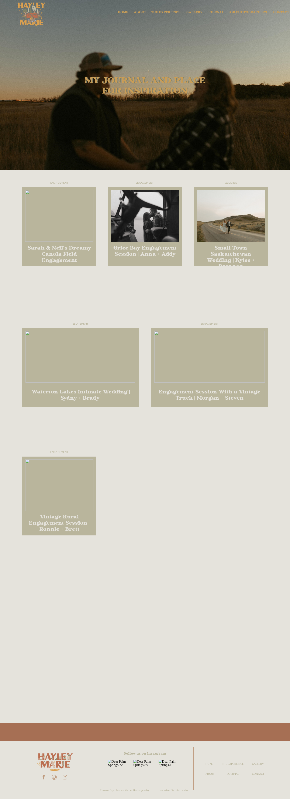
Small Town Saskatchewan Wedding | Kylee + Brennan (231, 257)
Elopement (81, 323)
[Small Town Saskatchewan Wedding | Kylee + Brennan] (231, 216)
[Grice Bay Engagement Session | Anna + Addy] (145, 216)
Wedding (231, 182)
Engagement (59, 182)
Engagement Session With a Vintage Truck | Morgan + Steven (209, 395)
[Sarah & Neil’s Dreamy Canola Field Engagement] (59, 216)
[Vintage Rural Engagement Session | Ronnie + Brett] (59, 485)
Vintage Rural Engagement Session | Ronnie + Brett (59, 523)
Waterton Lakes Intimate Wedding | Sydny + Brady (81, 395)
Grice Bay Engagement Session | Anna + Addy (145, 251)
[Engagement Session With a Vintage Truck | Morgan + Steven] (209, 357)
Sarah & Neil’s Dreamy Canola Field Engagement (59, 254)
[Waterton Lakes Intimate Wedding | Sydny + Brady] (80, 357)
